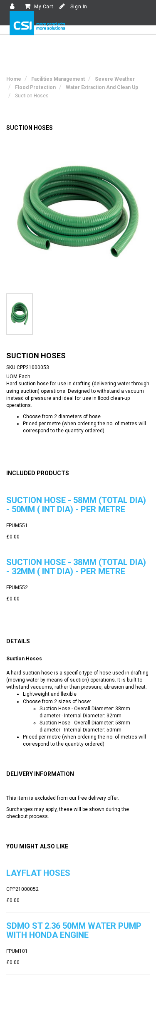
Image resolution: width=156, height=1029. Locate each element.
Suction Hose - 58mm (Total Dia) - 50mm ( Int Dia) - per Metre (76, 504)
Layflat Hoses (38, 873)
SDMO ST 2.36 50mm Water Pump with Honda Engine (73, 930)
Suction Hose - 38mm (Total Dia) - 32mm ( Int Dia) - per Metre (76, 566)
